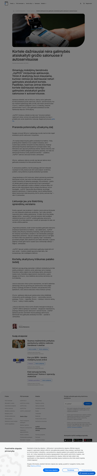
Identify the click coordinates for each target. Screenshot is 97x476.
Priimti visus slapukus (51, 470)
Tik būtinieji (70, 470)
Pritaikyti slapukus (87, 470)
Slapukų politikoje (36, 466)
